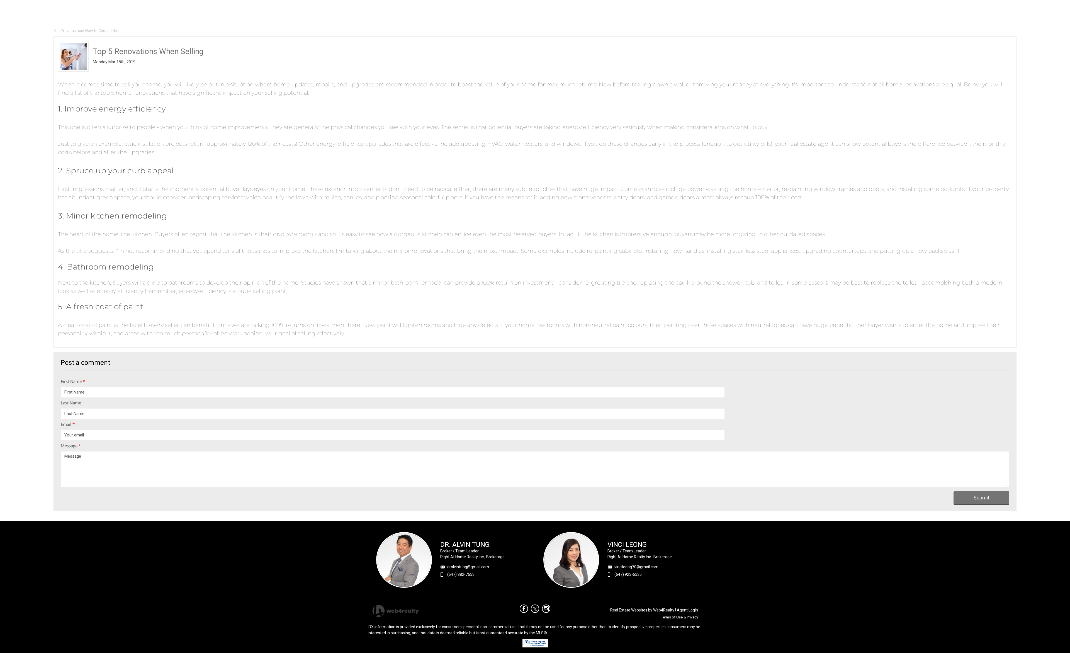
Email (68, 424)
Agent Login (687, 610)
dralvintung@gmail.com (468, 567)
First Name (73, 381)
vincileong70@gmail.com (636, 567)
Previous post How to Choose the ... (91, 30)
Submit (981, 498)
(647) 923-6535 (628, 574)
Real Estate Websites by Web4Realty (642, 610)
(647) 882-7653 (461, 574)
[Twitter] (535, 609)
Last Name (71, 403)
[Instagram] (546, 609)
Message (71, 445)
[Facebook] (524, 609)
